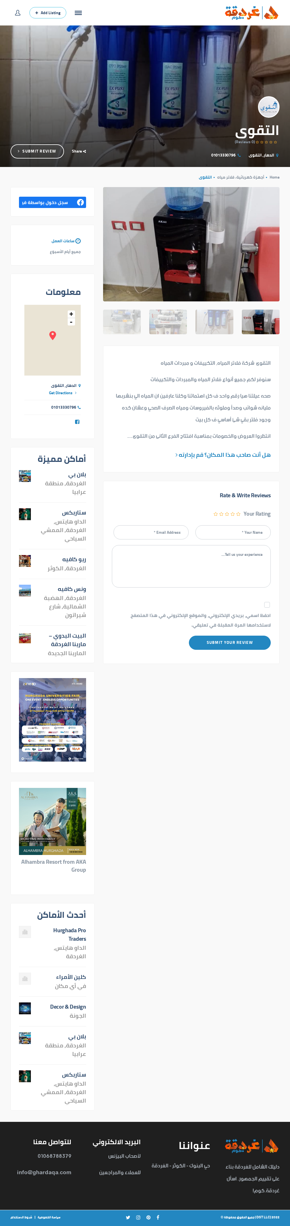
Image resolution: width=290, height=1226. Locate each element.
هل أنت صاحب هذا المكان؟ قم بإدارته (224, 455)
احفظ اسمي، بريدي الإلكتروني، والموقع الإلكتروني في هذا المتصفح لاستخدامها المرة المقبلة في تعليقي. (201, 620)
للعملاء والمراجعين (120, 1172)
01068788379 (54, 1156)
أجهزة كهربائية (250, 177)
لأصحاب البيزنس (124, 1156)
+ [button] (71, 314)
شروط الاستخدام (21, 1217)
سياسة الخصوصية (49, 1217)
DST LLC (263, 1217)
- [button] (71, 321)
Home (275, 177)
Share (77, 151)
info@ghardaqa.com (44, 1172)
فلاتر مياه (225, 177)
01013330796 (223, 155)
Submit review (39, 151)
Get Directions (60, 393)
